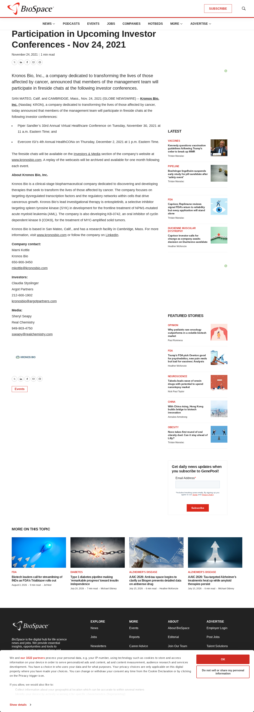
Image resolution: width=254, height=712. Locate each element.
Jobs (111, 23)
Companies (132, 23)
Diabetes (76, 572)
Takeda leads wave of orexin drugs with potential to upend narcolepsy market (185, 384)
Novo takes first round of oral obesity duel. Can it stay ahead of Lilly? (188, 435)
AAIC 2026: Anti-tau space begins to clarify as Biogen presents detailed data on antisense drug (155, 580)
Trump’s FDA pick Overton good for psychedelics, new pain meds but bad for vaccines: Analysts (187, 358)
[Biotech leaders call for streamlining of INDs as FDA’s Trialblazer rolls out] (39, 552)
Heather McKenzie (177, 246)
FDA (170, 199)
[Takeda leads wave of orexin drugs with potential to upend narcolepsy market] (219, 383)
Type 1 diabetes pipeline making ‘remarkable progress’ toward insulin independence (94, 580)
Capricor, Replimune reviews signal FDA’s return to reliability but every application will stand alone (186, 208)
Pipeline (173, 166)
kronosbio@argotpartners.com (34, 301)
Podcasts (71, 23)
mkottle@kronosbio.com (30, 268)
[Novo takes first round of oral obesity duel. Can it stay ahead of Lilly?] (219, 434)
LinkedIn (112, 235)
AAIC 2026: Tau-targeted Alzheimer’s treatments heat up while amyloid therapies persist (212, 580)
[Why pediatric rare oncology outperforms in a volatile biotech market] (219, 332)
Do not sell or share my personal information (223, 672)
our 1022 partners (32, 657)
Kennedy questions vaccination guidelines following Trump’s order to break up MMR (187, 148)
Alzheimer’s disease (143, 572)
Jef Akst (47, 585)
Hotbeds (155, 23)
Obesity (173, 427)
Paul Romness (175, 340)
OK (223, 659)
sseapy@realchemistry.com (32, 334)
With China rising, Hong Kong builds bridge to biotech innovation (185, 409)
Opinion (173, 325)
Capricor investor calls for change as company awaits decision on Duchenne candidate (187, 238)
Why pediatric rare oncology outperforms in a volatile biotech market (187, 332)
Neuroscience (177, 376)
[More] (53, 23)
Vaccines (174, 140)
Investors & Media (87, 154)
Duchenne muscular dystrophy (182, 230)
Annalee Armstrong (177, 417)
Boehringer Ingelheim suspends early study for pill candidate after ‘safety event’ (188, 174)
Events (93, 23)
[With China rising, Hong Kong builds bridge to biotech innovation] (219, 408)
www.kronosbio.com (26, 160)
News (47, 23)
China (171, 401)
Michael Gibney (109, 588)
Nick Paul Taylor (176, 391)
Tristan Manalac (176, 156)
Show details (18, 704)
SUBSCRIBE (218, 8)
